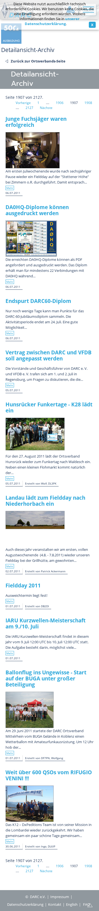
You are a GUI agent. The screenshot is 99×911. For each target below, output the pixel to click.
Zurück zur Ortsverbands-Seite (38, 61)
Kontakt (54, 904)
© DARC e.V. (35, 896)
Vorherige (23, 102)
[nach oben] (90, 904)
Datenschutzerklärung (25, 904)
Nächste (46, 107)
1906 (60, 102)
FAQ (86, 904)
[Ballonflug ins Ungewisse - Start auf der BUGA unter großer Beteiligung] (30, 710)
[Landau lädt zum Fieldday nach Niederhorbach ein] (35, 520)
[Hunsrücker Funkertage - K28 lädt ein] (35, 434)
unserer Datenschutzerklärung (52, 21)
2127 (29, 107)
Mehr (9, 188)
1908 (88, 102)
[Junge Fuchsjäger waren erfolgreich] (33, 150)
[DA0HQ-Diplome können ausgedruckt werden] (31, 238)
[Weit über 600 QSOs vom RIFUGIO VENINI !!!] (30, 804)
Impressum (59, 896)
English (72, 904)
